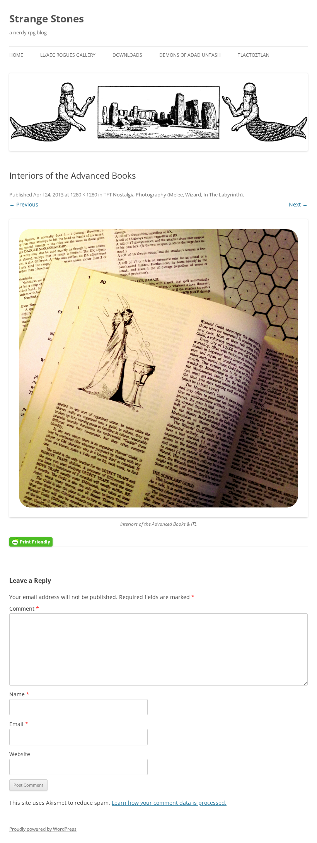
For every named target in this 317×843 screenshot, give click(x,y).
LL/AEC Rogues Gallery (67, 55)
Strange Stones (46, 18)
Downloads (127, 55)
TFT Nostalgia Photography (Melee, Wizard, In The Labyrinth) (173, 194)
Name (19, 694)
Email (18, 724)
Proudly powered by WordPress (43, 829)
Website (19, 754)
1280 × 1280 (83, 194)
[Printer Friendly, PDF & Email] (31, 542)
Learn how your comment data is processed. (169, 802)
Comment (24, 608)
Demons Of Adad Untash (190, 55)
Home (16, 55)
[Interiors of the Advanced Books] (158, 368)
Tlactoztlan (253, 55)
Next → (298, 204)
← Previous (23, 204)
